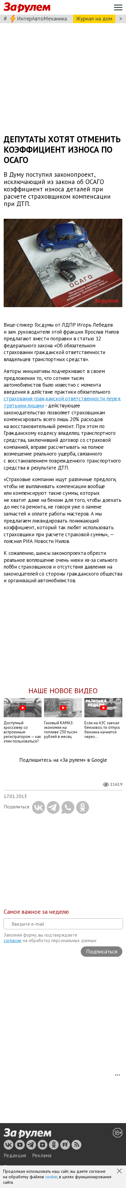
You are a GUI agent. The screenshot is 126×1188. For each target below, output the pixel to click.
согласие (12, 940)
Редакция (15, 1155)
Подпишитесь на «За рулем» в (63, 760)
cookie (51, 1176)
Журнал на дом (94, 18)
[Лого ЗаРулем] (27, 7)
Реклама (41, 1155)
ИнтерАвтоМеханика (42, 18)
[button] (120, 1171)
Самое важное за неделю (36, 911)
